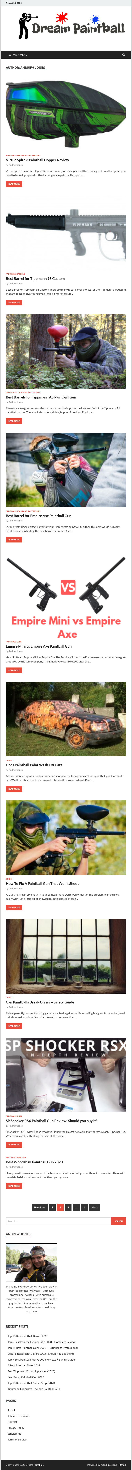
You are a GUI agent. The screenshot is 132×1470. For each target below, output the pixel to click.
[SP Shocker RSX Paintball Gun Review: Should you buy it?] (66, 1076)
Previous (39, 1207)
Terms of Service (17, 1439)
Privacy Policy (16, 1427)
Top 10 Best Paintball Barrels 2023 (28, 1336)
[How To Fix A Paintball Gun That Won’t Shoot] (66, 839)
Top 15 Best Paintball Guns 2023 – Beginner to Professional (43, 1347)
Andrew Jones (16, 165)
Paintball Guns (14, 642)
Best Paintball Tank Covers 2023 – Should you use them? (41, 1353)
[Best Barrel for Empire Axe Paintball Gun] (66, 471)
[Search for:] (66, 1221)
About (11, 1410)
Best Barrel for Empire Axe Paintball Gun (38, 515)
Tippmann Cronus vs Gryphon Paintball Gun (34, 1388)
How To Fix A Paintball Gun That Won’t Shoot (42, 883)
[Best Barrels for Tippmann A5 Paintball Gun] (66, 352)
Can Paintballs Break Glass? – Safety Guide (40, 1002)
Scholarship (14, 1433)
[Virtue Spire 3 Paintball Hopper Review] (66, 115)
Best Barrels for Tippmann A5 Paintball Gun (41, 397)
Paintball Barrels (15, 274)
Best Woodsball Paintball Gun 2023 (34, 1162)
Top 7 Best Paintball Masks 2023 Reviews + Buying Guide (41, 1359)
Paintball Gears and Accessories (23, 155)
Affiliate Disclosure (19, 1416)
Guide (9, 760)
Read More (13, 183)
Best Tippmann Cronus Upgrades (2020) (31, 1371)
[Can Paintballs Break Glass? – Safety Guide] (66, 957)
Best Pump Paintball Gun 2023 (26, 1377)
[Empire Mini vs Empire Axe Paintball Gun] (66, 596)
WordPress (107, 1464)
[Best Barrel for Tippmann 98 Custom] (66, 234)
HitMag (122, 1464)
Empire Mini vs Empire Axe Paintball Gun (39, 646)
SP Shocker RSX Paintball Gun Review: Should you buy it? (51, 1120)
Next (95, 1207)
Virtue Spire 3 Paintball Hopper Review (37, 160)
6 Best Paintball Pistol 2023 (24, 1365)
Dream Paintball (34, 1464)
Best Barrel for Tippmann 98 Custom (35, 278)
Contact (12, 1421)
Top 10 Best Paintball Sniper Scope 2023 (31, 1383)
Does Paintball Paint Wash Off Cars (34, 765)
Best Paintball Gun (16, 1157)
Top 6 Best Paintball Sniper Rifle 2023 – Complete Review (41, 1341)
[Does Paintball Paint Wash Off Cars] (66, 720)
